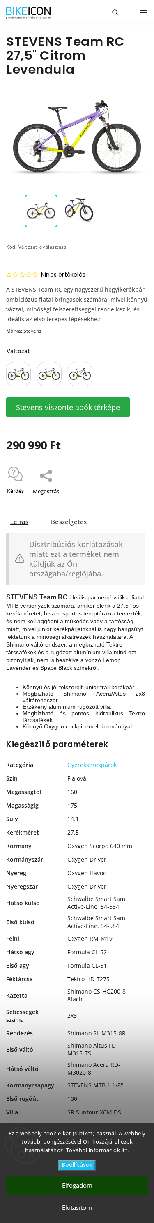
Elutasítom (77, 1207)
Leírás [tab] (19, 521)
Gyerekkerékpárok (92, 765)
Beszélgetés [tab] (69, 521)
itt (125, 1150)
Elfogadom (77, 1185)
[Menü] (144, 12)
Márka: (23, 330)
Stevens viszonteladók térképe (68, 407)
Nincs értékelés (63, 274)
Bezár (128, 502)
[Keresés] (115, 12)
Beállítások (77, 1165)
